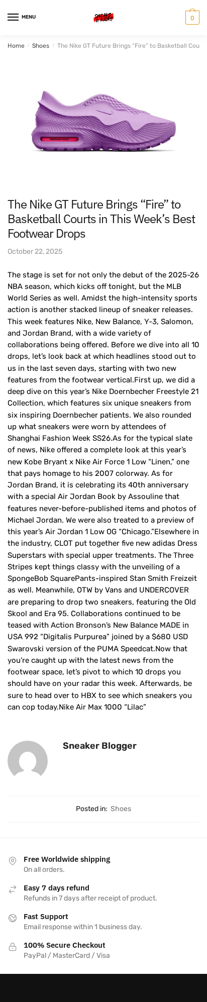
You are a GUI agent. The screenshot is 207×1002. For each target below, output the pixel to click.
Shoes (40, 45)
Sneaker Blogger (100, 745)
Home (16, 45)
